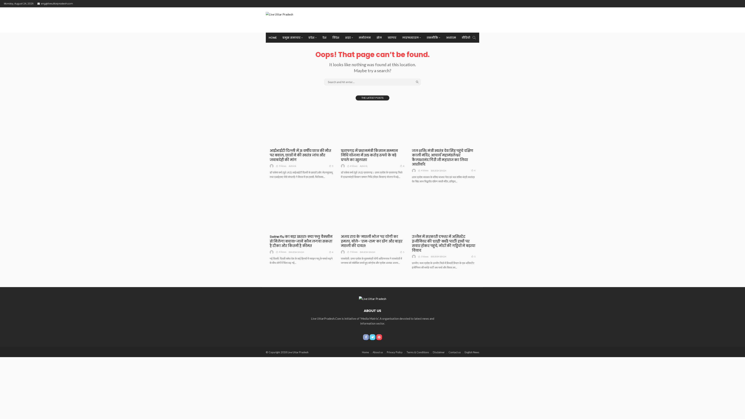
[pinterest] (379, 337)
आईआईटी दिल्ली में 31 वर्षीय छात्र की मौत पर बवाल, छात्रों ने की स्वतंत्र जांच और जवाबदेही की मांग (300, 155)
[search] (474, 38)
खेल (379, 38)
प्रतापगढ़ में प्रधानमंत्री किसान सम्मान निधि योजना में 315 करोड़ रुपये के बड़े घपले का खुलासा (369, 155)
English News (472, 352)
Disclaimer (439, 352)
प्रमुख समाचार (291, 38)
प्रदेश (311, 38)
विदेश (335, 38)
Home (273, 38)
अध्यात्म (451, 38)
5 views (282, 166)
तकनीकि (432, 38)
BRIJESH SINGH (438, 170)
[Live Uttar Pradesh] (372, 298)
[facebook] (366, 337)
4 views (354, 166)
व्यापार (392, 38)
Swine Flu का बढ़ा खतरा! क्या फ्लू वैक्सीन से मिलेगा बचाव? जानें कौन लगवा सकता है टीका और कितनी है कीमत (301, 241)
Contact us (455, 352)
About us (378, 352)
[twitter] (372, 337)
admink (292, 166)
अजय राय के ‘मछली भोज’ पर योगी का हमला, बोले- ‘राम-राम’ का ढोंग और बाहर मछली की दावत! (371, 241)
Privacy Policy (395, 352)
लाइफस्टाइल (410, 38)
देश (324, 38)
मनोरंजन (365, 38)
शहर (348, 38)
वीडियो (466, 38)
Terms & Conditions (417, 352)
